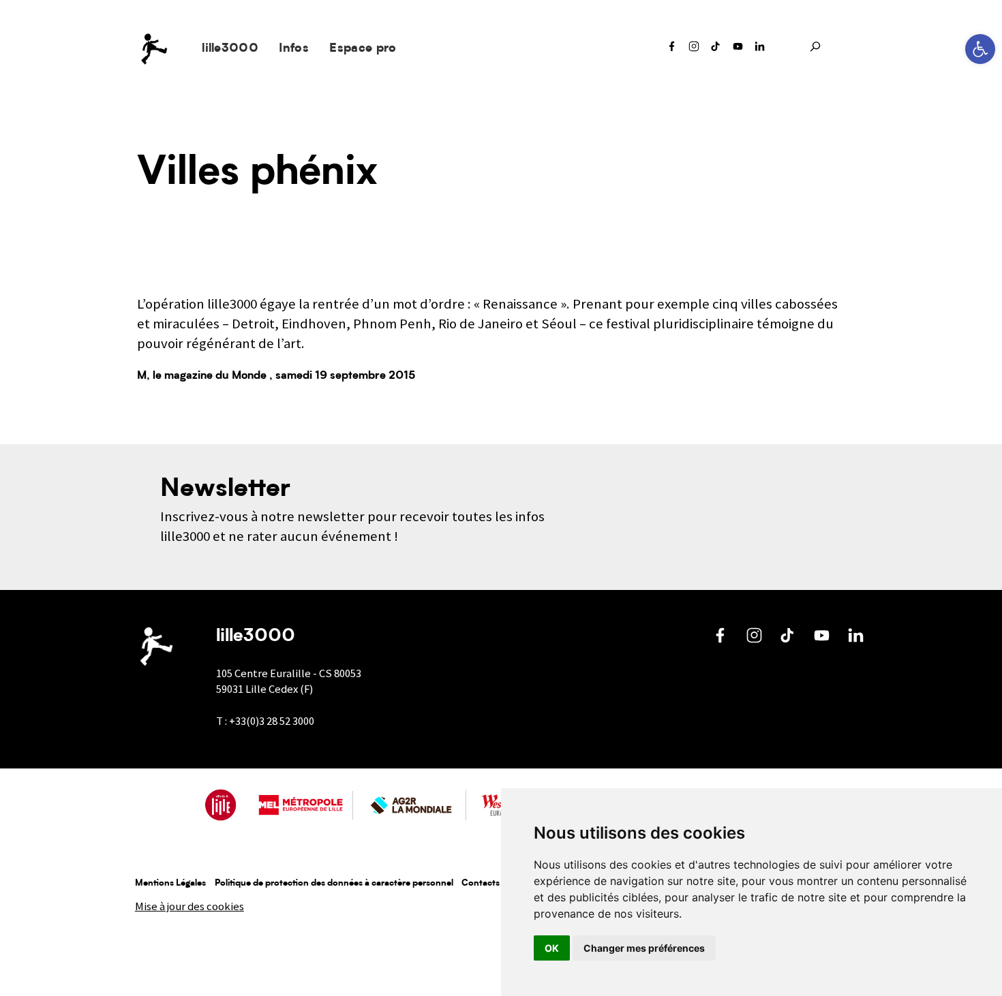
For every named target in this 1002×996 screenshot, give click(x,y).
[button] (980, 49)
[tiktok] (716, 49)
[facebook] (672, 49)
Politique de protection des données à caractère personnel (334, 883)
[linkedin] (760, 49)
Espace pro (362, 48)
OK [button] (552, 948)
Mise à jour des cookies (189, 906)
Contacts (480, 883)
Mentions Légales (170, 883)
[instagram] (694, 49)
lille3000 (230, 48)
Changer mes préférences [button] (644, 948)
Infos (294, 48)
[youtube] (738, 49)
